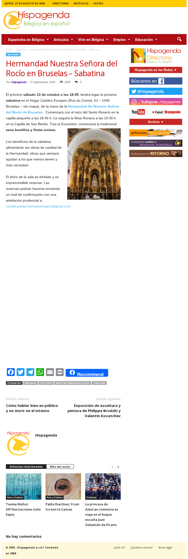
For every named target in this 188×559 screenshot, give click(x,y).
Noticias (13, 54)
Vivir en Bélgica (91, 39)
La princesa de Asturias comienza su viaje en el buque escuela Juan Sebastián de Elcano (101, 514)
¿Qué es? (119, 547)
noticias (46, 383)
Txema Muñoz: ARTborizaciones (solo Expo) (23, 509)
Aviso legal (165, 547)
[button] (179, 39)
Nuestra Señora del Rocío (72, 383)
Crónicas (91, 497)
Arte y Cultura (15, 497)
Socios (98, 3)
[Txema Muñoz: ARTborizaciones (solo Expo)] (23, 486)
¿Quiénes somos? (141, 547)
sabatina (99, 383)
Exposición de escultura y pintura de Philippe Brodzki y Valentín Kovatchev (94, 410)
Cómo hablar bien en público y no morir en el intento (32, 408)
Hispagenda (18, 82)
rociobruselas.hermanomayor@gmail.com (38, 206)
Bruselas (30, 383)
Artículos (81, 3)
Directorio (61, 3)
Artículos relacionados (26, 466)
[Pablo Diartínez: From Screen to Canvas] (63, 486)
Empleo (119, 39)
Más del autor (60, 466)
